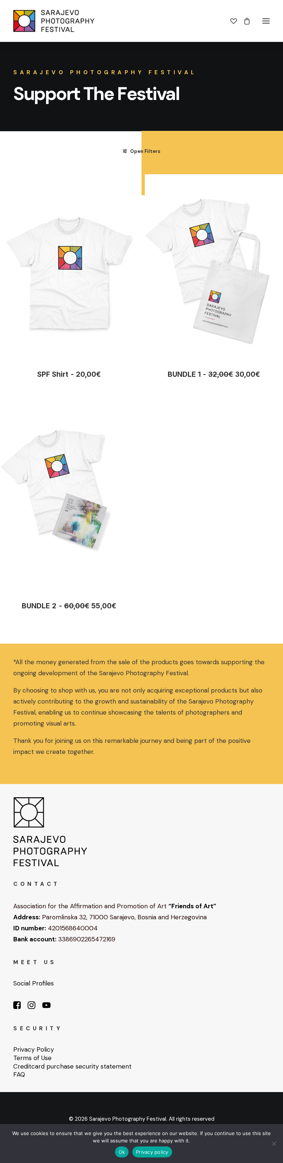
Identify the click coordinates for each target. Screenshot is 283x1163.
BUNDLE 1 (214, 374)
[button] (266, 21)
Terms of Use (32, 1058)
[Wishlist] (230, 21)
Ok (122, 1152)
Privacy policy (152, 1152)
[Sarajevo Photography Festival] (53, 21)
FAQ (19, 1074)
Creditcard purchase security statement (72, 1066)
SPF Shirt (69, 374)
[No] (273, 1143)
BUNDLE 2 (69, 606)
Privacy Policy (33, 1049)
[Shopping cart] (243, 21)
